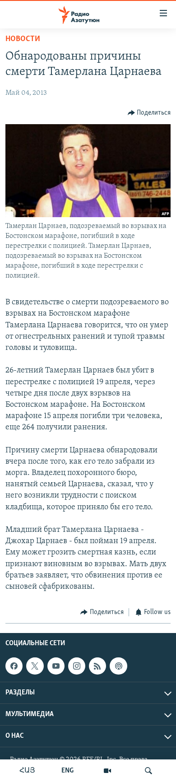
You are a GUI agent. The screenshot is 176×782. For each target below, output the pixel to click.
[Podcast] (118, 666)
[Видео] (107, 770)
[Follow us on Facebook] (14, 666)
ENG (67, 770)
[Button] (149, 113)
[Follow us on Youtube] (56, 666)
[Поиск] (148, 770)
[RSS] (97, 666)
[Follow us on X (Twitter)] (34, 666)
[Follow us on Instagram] (76, 666)
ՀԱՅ (27, 770)
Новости (22, 39)
